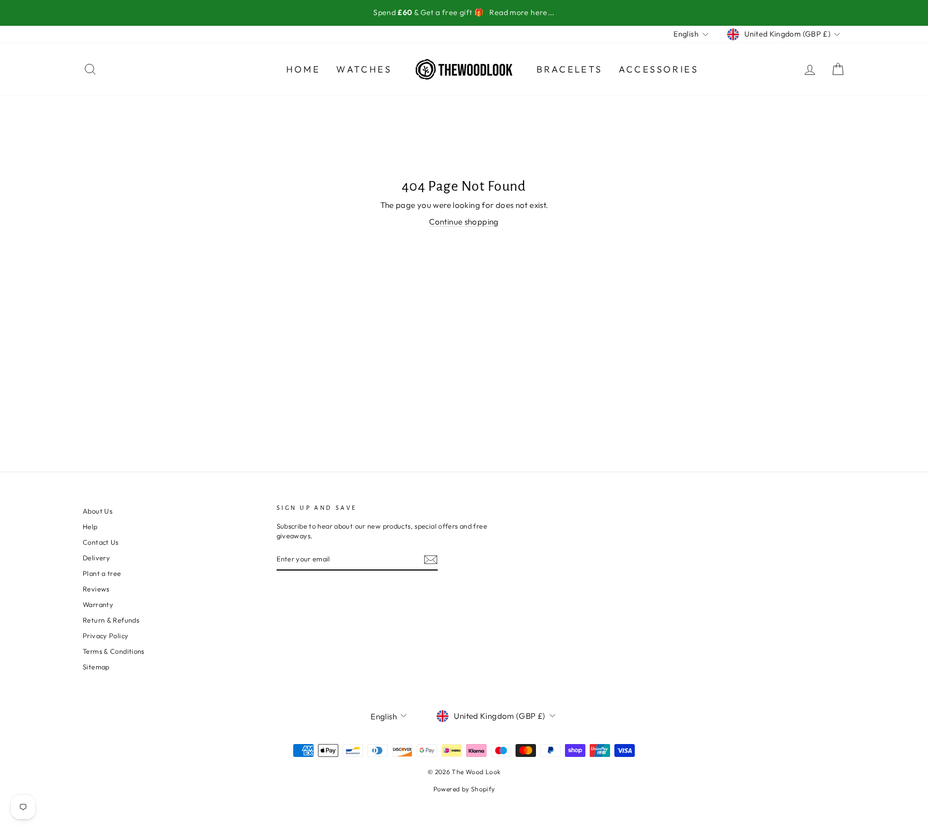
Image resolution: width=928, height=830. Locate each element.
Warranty (98, 604)
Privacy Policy (105, 635)
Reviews (96, 588)
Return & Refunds (111, 620)
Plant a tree (102, 573)
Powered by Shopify (464, 789)
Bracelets (569, 69)
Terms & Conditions (113, 651)
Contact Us (101, 542)
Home (303, 69)
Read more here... (521, 12)
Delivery (96, 557)
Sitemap (96, 666)
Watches (364, 69)
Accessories (658, 69)
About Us (97, 511)
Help (90, 526)
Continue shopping (463, 221)
